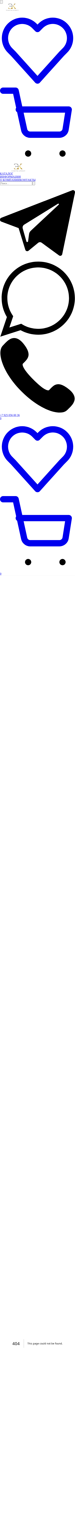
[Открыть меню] (1, 2)
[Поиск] (33, 183)
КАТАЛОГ (6, 173)
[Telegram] (37, 259)
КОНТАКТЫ (28, 179)
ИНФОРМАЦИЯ (10, 176)
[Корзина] (37, 162)
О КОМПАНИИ (10, 179)
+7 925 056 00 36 (10, 415)
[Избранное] (37, 85)
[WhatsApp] (37, 335)
